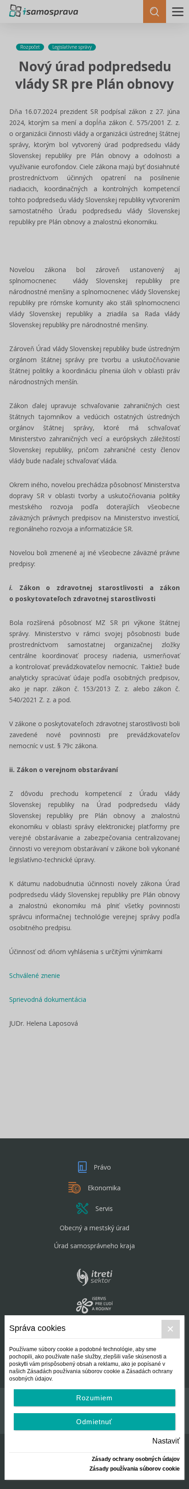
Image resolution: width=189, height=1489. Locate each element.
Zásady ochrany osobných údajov (136, 1459)
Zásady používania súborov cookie (134, 1469)
